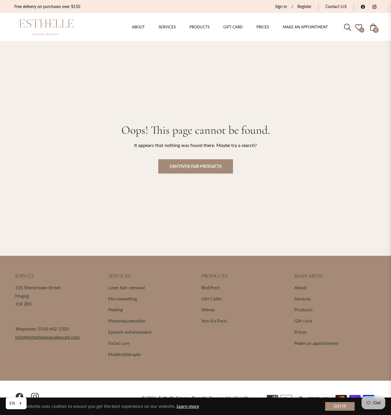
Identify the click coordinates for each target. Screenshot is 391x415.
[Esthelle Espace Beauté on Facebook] (363, 6)
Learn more (188, 406)
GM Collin (211, 298)
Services (302, 298)
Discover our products (196, 166)
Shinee (208, 309)
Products (303, 309)
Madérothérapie (124, 354)
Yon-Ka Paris (214, 320)
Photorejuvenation (127, 320)
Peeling (115, 309)
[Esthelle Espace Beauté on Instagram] (374, 6)
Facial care (118, 343)
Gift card (303, 320)
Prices (300, 332)
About (300, 287)
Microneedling (122, 298)
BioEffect (210, 287)
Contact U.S (336, 6)
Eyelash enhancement (130, 332)
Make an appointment (316, 343)
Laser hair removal (126, 287)
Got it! (340, 406)
